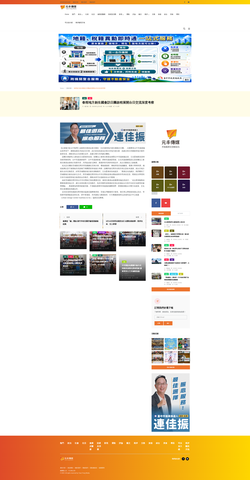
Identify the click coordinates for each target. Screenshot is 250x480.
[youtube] (188, 2)
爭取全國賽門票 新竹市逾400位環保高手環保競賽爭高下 (73, 236)
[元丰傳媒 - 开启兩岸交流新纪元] (68, 7)
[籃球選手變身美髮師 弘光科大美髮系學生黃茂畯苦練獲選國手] (184, 344)
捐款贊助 (70, 468)
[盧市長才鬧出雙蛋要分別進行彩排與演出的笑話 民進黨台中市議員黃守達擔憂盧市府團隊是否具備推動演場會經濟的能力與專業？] (184, 357)
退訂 (168, 323)
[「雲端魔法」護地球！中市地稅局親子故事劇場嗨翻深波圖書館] (156, 276)
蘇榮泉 (67, 268)
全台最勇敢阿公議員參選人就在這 (174, 222)
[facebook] (184, 2)
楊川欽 (87, 106)
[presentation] (61, 59)
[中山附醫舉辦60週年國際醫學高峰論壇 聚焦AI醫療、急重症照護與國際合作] (158, 344)
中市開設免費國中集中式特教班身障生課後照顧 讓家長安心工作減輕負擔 (132, 268)
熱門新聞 (180, 213)
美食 (171, 14)
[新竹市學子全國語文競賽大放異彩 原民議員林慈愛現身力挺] (158, 357)
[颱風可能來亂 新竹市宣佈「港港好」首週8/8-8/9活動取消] (171, 344)
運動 (128, 14)
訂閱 (159, 323)
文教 (153, 14)
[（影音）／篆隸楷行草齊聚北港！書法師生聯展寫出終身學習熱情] (156, 233)
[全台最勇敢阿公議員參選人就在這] (156, 221)
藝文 (140, 14)
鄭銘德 (67, 242)
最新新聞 (161, 213)
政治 (79, 14)
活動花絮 (69, 88)
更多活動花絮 (171, 367)
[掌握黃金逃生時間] (171, 139)
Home (67, 14)
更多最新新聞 (171, 289)
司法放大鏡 (69, 22)
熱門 (73, 14)
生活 (93, 14)
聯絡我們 (92, 2)
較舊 (137, 217)
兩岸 (146, 14)
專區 (177, 14)
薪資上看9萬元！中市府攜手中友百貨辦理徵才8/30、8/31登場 (102, 262)
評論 (134, 14)
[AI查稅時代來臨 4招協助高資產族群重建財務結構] (171, 357)
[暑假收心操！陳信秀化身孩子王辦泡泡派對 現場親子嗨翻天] (156, 248)
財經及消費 (112, 14)
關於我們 (84, 2)
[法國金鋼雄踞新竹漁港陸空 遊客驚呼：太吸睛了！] (156, 261)
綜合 (165, 14)
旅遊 (159, 14)
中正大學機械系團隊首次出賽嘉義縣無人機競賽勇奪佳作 (72, 263)
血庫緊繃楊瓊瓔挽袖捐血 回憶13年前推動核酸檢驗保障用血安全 (102, 239)
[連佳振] (103, 133)
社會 (87, 14)
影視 (120, 14)
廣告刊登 (75, 2)
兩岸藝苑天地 (80, 22)
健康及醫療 (101, 14)
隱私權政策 (93, 468)
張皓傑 (97, 244)
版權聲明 (101, 468)
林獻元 (126, 273)
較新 (68, 217)
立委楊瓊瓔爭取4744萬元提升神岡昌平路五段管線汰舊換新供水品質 (132, 234)
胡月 (167, 225)
